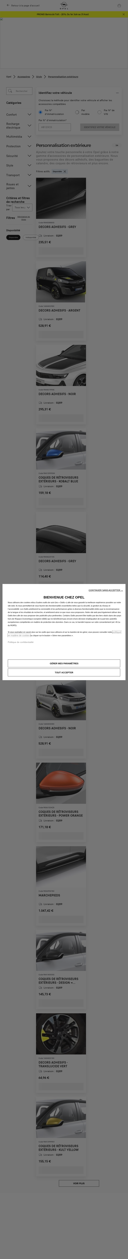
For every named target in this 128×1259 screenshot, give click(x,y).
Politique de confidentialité (21, 642)
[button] (106, 590)
